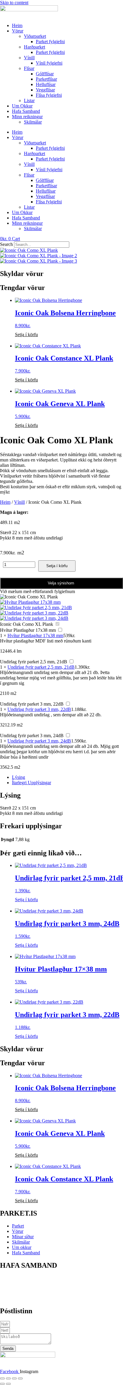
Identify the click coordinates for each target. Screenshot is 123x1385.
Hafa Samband (26, 111)
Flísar (29, 68)
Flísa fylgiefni (49, 95)
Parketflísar (46, 79)
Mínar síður (23, 1236)
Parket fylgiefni (50, 41)
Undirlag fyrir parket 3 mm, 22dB (32, 703)
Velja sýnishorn (61, 583)
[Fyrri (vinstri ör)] (2, 1384)
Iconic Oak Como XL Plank (26, 624)
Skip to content (14, 2)
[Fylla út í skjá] (8, 1378)
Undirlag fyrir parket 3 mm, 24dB (32, 735)
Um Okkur (22, 105)
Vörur (17, 30)
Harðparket (34, 46)
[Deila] (14, 1378)
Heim (17, 25)
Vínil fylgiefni (49, 62)
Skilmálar (33, 121)
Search (6, 244)
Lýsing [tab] (18, 777)
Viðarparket (35, 36)
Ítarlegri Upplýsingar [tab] (31, 782)
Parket (18, 1225)
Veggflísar (45, 89)
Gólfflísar (45, 73)
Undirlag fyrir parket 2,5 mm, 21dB (33, 661)
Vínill (29, 57)
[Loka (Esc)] (20, 1378)
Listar (29, 100)
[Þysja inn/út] (2, 1378)
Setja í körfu (26, 334)
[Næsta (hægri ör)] (8, 1384)
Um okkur (21, 1247)
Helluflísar (46, 84)
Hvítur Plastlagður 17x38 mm (28, 630)
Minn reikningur (27, 116)
